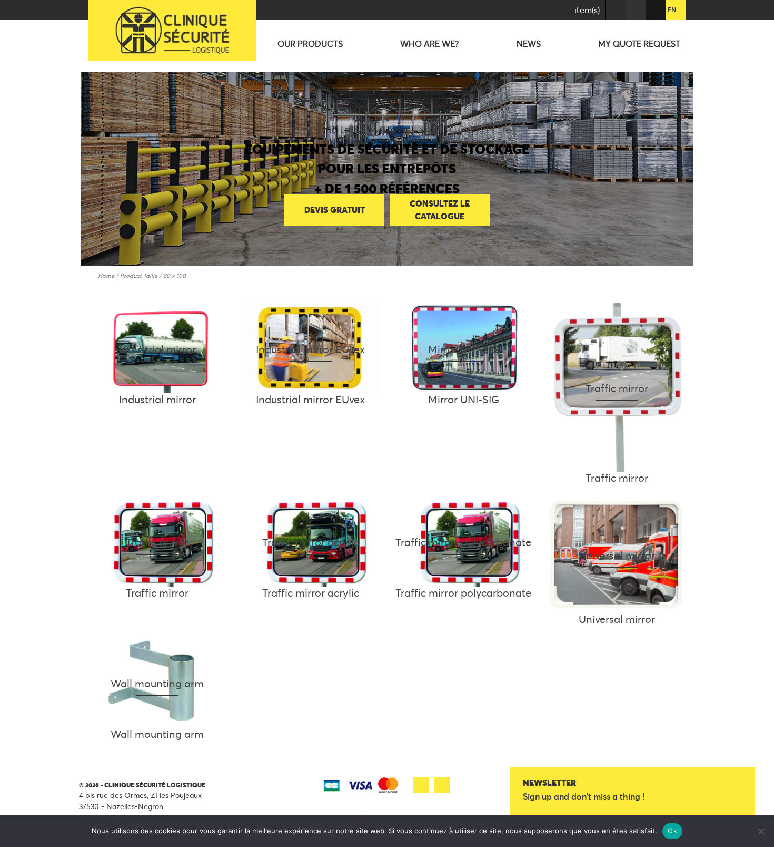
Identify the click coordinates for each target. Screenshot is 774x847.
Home (106, 275)
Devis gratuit (334, 209)
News (529, 43)
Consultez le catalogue (440, 209)
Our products (310, 43)
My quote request (639, 43)
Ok (672, 830)
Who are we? (429, 43)
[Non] (761, 831)
